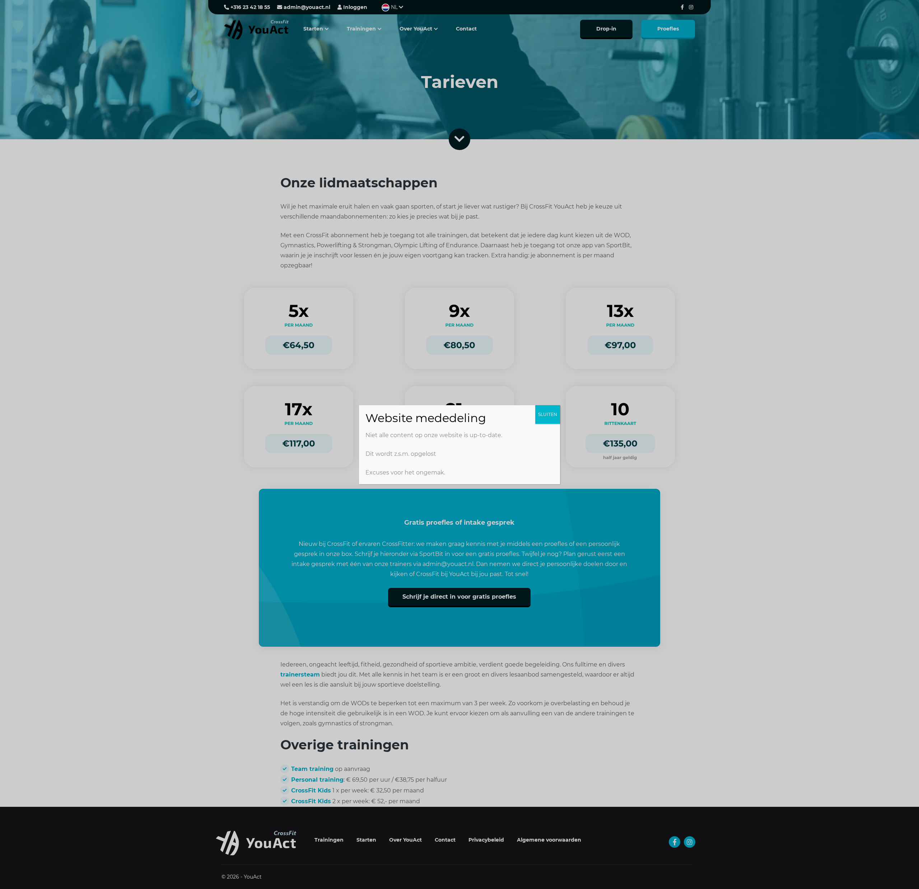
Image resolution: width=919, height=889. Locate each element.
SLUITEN (547, 414)
